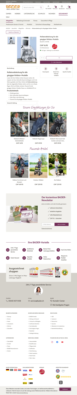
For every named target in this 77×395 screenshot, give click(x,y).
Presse (8, 346)
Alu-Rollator (57, 180)
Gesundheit (9, 328)
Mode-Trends (32, 355)
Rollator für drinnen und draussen (19, 181)
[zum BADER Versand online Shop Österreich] (15, 370)
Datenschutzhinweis (47, 228)
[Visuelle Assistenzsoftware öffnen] (60, 382)
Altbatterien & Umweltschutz (58, 326)
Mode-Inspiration (33, 353)
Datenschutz (54, 321)
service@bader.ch (37, 301)
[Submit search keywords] (41, 7)
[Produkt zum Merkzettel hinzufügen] (59, 57)
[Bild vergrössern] (33, 60)
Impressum (54, 319)
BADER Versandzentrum (12, 348)
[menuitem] (8, 13)
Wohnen (9, 326)
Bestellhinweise (32, 343)
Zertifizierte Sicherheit (34, 323)
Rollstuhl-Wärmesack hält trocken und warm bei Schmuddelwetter (57, 140)
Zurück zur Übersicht (14, 32)
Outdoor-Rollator (38, 180)
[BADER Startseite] (13, 7)
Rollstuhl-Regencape (38, 139)
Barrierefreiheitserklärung (57, 328)
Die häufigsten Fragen (34, 328)
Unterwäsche (10, 323)
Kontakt (9, 343)
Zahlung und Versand (34, 319)
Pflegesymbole (32, 346)
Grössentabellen (33, 341)
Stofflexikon (32, 348)
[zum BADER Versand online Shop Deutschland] (7, 370)
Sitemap (9, 316)
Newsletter (31, 331)
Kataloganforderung (33, 333)
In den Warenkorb (57, 62)
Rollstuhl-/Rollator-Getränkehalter (19, 140)
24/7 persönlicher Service (28, 2)
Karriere (9, 351)
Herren (8, 321)
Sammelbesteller (33, 326)
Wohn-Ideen (32, 358)
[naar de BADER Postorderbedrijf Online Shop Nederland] (19, 370)
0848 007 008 (14, 301)
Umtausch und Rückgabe (34, 321)
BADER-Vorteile (32, 316)
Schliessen (65, 389)
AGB (52, 316)
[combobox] (32, 7)
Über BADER (10, 341)
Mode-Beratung (32, 351)
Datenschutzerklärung (22, 392)
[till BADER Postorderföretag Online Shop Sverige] (11, 370)
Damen (9, 319)
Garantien (54, 323)
